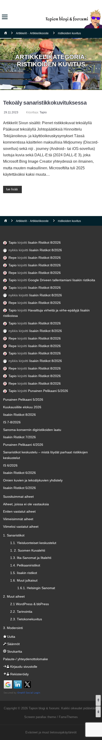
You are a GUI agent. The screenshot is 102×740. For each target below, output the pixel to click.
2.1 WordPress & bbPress (29, 604)
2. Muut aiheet (14, 596)
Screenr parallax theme (40, 717)
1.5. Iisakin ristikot (23, 573)
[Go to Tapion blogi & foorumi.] (5, 33)
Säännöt (13, 644)
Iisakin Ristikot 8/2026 (44, 242)
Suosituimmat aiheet (18, 496)
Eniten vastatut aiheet (19, 511)
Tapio (43, 112)
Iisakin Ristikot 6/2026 (19, 473)
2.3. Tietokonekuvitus (26, 619)
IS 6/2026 (10, 465)
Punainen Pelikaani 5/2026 (48, 391)
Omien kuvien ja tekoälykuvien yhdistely (33, 480)
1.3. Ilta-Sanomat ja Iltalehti (30, 558)
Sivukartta (14, 651)
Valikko (4, 17)
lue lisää (12, 189)
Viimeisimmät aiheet (18, 519)
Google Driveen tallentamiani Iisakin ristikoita (61, 280)
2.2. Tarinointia (21, 611)
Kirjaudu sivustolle (23, 666)
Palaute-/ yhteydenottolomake (25, 659)
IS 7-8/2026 (12, 422)
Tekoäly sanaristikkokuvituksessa (45, 103)
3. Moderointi (13, 628)
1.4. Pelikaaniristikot (25, 565)
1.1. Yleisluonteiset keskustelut (33, 543)
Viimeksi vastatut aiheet (20, 526)
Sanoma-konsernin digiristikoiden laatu (32, 430)
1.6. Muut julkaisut (23, 580)
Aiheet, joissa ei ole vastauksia (26, 504)
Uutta (11, 636)
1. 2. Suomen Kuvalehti (27, 550)
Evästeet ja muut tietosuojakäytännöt (51, 732)
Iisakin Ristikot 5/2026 (19, 488)
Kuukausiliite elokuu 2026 (22, 407)
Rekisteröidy (19, 674)
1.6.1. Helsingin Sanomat (36, 588)
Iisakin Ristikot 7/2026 (19, 437)
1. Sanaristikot (13, 535)
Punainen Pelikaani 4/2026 (23, 445)
